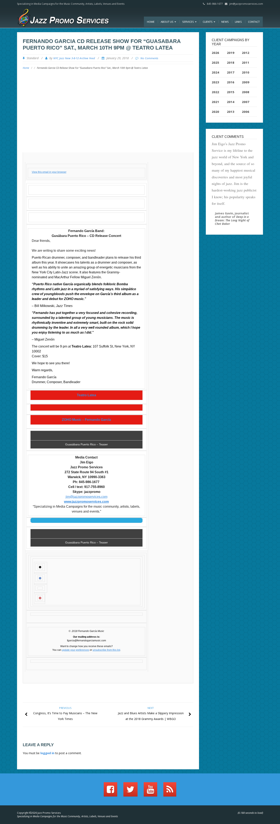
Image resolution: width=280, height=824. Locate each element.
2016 (230, 82)
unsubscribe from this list (106, 650)
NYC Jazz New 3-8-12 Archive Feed (74, 58)
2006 (245, 112)
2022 (215, 92)
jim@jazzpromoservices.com (246, 4)
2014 (230, 102)
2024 (215, 72)
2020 (215, 112)
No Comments (149, 58)
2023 (215, 82)
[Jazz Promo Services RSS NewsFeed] (169, 791)
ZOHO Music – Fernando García (86, 419)
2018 (230, 62)
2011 (245, 62)
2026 (215, 53)
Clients (208, 22)
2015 (230, 92)
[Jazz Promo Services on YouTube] (150, 791)
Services (188, 22)
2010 (245, 72)
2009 (245, 82)
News (225, 22)
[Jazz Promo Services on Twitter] (130, 791)
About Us (167, 22)
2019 (230, 53)
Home (151, 22)
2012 (245, 53)
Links (238, 22)
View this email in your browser (49, 172)
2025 (215, 62)
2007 (245, 102)
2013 (230, 112)
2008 (245, 92)
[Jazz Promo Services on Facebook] (110, 791)
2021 (215, 102)
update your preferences (75, 650)
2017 (230, 72)
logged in (47, 753)
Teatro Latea (86, 395)
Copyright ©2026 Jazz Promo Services (39, 813)
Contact (254, 22)
